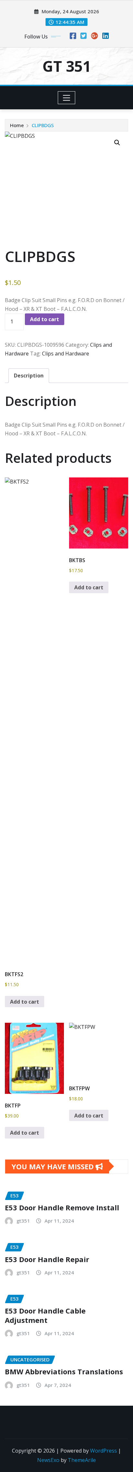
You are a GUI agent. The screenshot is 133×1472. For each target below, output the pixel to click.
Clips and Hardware (65, 353)
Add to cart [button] (24, 1001)
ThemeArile (82, 1460)
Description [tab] (29, 375)
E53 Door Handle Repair (47, 1259)
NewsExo (48, 1460)
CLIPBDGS (43, 125)
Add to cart (44, 319)
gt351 (23, 1220)
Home (17, 125)
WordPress (103, 1450)
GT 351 (66, 66)
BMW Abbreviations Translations (64, 1371)
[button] (117, 142)
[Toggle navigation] (67, 97)
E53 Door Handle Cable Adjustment (45, 1315)
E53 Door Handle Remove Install (62, 1207)
